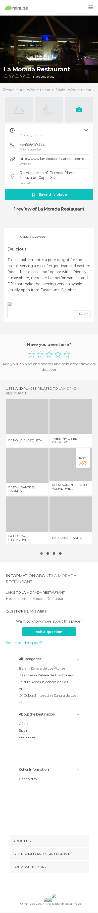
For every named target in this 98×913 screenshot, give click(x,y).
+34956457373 (32, 144)
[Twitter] (48, 884)
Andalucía (27, 737)
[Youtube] (61, 884)
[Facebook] (41, 884)
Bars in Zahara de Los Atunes (42, 668)
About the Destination (37, 714)
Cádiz (23, 724)
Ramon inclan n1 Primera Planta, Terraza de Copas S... (48, 175)
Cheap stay (28, 779)
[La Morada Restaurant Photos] (49, 49)
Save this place (53, 194)
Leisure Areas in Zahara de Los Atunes (43, 685)
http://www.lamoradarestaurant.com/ (52, 159)
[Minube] (16, 7)
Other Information (34, 769)
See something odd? (24, 643)
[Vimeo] (54, 884)
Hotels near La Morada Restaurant (36, 598)
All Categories (30, 659)
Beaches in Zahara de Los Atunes (46, 675)
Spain (23, 730)
